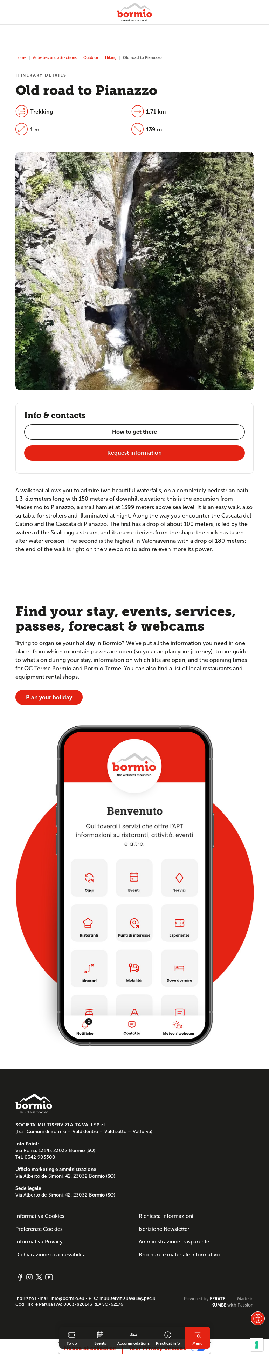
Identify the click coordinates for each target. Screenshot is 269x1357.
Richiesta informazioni (166, 1216)
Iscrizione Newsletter (164, 1229)
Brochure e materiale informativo (179, 1254)
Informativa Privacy (39, 1242)
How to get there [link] (134, 432)
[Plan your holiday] (134, 885)
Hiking (110, 57)
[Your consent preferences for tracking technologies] (256, 1344)
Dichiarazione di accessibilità (50, 1254)
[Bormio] (134, 12)
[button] (258, 1318)
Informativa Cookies (39, 1216)
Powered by (206, 1298)
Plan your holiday (49, 697)
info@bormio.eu (67, 1298)
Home (20, 57)
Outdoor (90, 57)
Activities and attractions (55, 57)
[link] (72, 1337)
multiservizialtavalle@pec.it (127, 1298)
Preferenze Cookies (39, 1229)
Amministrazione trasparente (174, 1242)
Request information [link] (134, 453)
